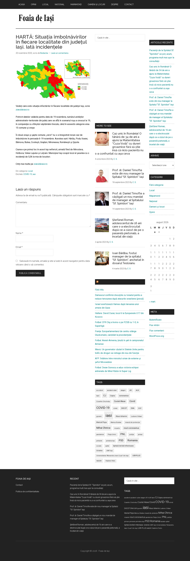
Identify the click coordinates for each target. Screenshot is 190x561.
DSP (139, 408)
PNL (122, 434)
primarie (99, 441)
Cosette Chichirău (103, 401)
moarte (117, 428)
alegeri (123, 390)
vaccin (99, 461)
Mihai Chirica (103, 427)
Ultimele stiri (107, 282)
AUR (137, 390)
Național (153, 201)
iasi (34, 174)
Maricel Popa (101, 422)
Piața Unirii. (112, 434)
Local (30, 171)
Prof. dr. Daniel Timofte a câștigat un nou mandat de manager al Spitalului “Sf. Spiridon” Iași (128, 198)
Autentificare (155, 319)
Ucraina (99, 451)
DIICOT (124, 408)
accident (99, 390)
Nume (19, 233)
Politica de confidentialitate (27, 491)
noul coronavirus (131, 428)
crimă (115, 408)
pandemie (100, 434)
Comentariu (21, 202)
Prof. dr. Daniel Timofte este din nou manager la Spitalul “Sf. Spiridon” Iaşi (128, 173)
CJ (104, 395)
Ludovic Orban (136, 416)
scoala (98, 446)
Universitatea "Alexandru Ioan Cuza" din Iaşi (112, 456)
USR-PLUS (136, 455)
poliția (131, 434)
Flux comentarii (156, 330)
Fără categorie (156, 185)
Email (19, 247)
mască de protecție (132, 422)
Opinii (152, 212)
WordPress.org (156, 336)
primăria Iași (110, 441)
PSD (121, 440)
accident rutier (112, 390)
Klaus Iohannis (121, 416)
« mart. (152, 301)
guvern (99, 416)
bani (97, 396)
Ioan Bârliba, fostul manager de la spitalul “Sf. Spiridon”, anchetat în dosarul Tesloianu (128, 258)
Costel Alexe (119, 401)
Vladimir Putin (110, 461)
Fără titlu (99, 289)
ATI (130, 390)
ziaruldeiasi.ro (22, 109)
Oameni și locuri (157, 206)
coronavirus (124, 396)
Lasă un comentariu (59, 53)
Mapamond (154, 196)
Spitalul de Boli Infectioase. (123, 446)
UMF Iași (109, 451)
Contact (19, 485)
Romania (132, 440)
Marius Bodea (116, 422)
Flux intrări (154, 325)
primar (140, 434)
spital (107, 446)
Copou (112, 396)
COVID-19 (27, 174)
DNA (132, 408)
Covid (132, 401)
